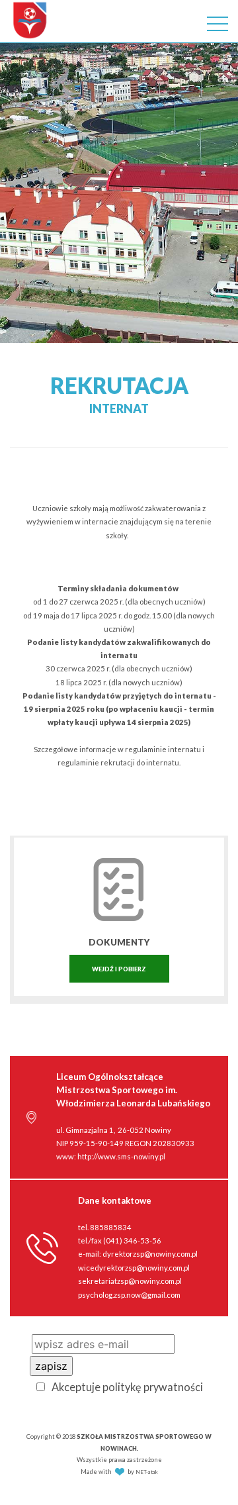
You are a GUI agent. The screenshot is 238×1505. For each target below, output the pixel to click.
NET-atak (147, 1472)
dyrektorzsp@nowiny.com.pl (150, 1253)
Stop (232, 359)
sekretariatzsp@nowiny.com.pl (130, 1281)
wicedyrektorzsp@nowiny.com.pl (134, 1267)
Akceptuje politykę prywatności (127, 1387)
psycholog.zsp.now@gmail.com (129, 1294)
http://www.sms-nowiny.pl (121, 1156)
